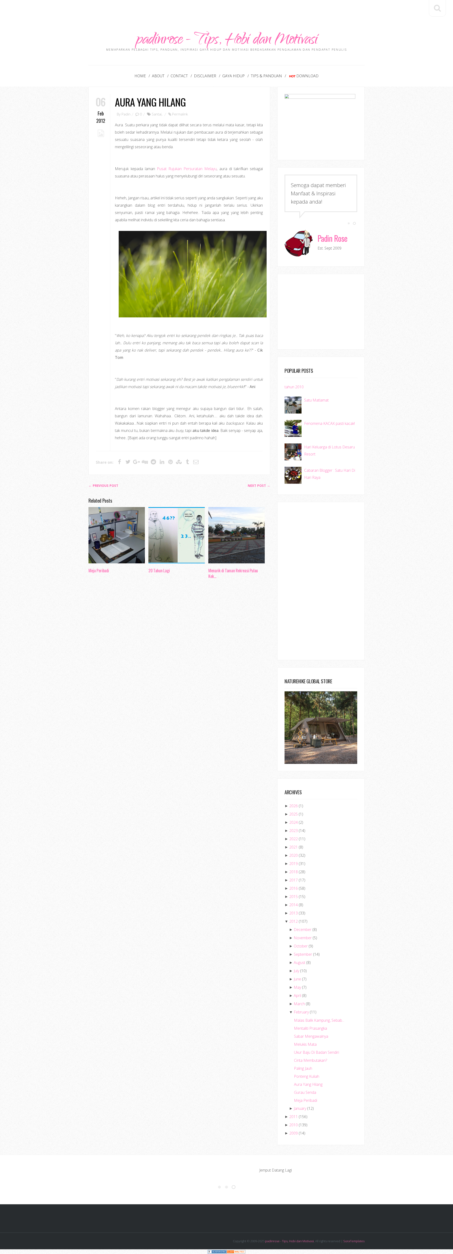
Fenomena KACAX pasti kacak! (329, 423)
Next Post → (259, 486)
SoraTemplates (354, 1241)
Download (307, 75)
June (297, 979)
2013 (293, 913)
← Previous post (103, 486)
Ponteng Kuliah (306, 1076)
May (297, 987)
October (301, 946)
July (296, 970)
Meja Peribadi (98, 570)
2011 (293, 1116)
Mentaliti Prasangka (310, 1028)
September (303, 954)
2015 (293, 896)
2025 (293, 814)
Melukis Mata (305, 1044)
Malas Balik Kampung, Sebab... (319, 1020)
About (158, 75)
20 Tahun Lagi (159, 570)
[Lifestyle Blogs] (217, 1251)
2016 (293, 888)
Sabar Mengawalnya (311, 1036)
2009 (293, 1133)
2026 (293, 805)
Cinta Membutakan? (310, 1060)
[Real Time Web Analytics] (235, 1251)
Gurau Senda (305, 1092)
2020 (293, 855)
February (301, 1012)
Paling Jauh (303, 1068)
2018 (293, 871)
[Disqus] (179, 655)
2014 (293, 904)
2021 (293, 847)
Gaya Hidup (233, 75)
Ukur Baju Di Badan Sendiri (316, 1052)
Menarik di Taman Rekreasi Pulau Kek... (233, 573)
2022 (293, 838)
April (297, 995)
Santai (157, 114)
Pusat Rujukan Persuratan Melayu (187, 168)
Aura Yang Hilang (150, 101)
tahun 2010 (294, 386)
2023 (293, 830)
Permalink (180, 114)
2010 (293, 1124)
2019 (293, 863)
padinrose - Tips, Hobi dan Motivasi (226, 40)
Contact (179, 75)
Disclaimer (205, 75)
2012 (293, 921)
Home (140, 75)
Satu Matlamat (316, 400)
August (299, 962)
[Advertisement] (226, 10)
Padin (126, 114)
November (303, 937)
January (300, 1108)
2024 (293, 822)
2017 (293, 880)
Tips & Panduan (266, 75)
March (299, 1003)
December (302, 929)
